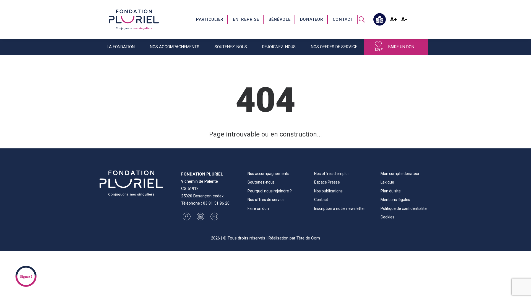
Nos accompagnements (268, 173)
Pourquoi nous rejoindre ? (270, 191)
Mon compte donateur (400, 173)
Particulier (209, 19)
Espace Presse (327, 182)
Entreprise (246, 19)
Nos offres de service (266, 199)
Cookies (387, 217)
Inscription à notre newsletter (339, 208)
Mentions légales (395, 199)
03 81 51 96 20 (216, 203)
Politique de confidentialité (404, 208)
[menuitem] (210, 19)
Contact (343, 19)
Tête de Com (308, 238)
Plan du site (391, 191)
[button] (361, 19)
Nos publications (328, 191)
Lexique (387, 182)
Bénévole (280, 19)
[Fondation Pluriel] (134, 19)
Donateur (311, 19)
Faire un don (401, 46)
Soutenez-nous (261, 182)
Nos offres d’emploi (331, 173)
